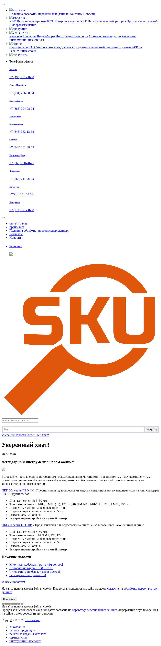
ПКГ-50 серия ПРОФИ (17, 525)
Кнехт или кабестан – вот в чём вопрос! (36, 564)
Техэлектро (32, 620)
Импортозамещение (22, 25)
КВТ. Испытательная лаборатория (103, 21)
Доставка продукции (74, 47)
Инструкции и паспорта (72, 36)
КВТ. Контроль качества (63, 21)
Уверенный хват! (37, 435)
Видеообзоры (46, 36)
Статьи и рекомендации (105, 36)
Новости (89, 14)
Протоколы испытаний (142, 21)
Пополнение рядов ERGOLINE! (31, 568)
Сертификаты (18, 47)
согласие (113, 588)
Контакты (75, 14)
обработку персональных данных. (95, 610)
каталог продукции (22, 630)
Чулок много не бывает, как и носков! (34, 571)
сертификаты (18, 637)
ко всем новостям (13, 581)
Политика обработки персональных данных (39, 14)
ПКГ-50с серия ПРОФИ (18, 490)
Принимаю (9, 599)
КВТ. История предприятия (27, 21)
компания (8, 435)
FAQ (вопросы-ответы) (44, 47)
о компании (17, 627)
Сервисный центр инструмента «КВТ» (115, 47)
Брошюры (29, 36)
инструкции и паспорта (25, 641)
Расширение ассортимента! (27, 575)
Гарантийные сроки (22, 50)
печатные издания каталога (27, 634)
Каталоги (15, 36)
